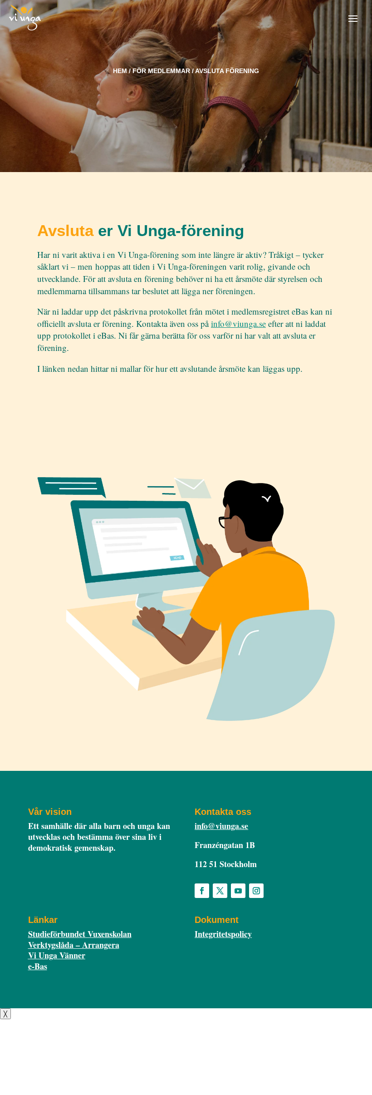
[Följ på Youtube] (238, 890)
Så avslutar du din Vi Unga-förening (104, 398)
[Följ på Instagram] (256, 890)
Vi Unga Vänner (56, 955)
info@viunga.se (238, 323)
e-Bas (37, 966)
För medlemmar (161, 70)
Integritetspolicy (223, 934)
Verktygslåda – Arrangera (73, 945)
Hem (120, 70)
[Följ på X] (220, 890)
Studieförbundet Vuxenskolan (80, 934)
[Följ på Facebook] (202, 890)
